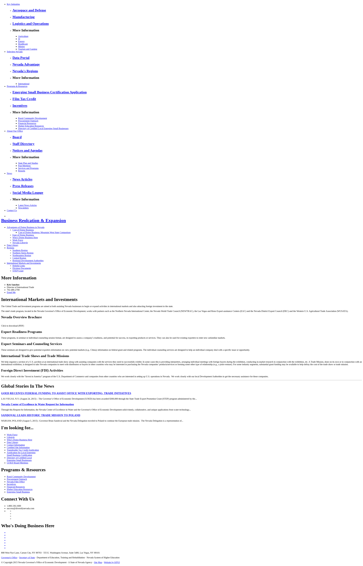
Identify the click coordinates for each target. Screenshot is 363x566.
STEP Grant (17, 271)
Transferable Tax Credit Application (23, 450)
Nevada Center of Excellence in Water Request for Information (37, 404)
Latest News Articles (27, 205)
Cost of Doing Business (23, 230)
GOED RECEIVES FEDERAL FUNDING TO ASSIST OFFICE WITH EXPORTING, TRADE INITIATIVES (66, 393)
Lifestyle (11, 437)
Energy (21, 41)
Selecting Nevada (15, 51)
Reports (21, 171)
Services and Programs (28, 168)
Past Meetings (24, 165)
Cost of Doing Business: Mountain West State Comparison (44, 232)
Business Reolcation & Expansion (33, 220)
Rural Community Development (32, 118)
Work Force (17, 240)
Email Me (11, 292)
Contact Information (16, 445)
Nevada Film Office (16, 481)
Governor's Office (9, 557)
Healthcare (23, 44)
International (23, 84)
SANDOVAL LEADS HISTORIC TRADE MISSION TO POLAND (40, 415)
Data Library (12, 245)
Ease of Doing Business (23, 235)
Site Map (98, 562)
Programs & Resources (17, 86)
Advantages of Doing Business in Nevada (25, 227)
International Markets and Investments (24, 263)
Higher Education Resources (31, 126)
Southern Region (20, 250)
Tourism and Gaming (27, 49)
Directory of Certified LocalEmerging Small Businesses (19, 458)
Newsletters (23, 208)
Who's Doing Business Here (25, 237)
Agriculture (23, 36)
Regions (10, 248)
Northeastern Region (21, 255)
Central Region (19, 258)
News (9, 173)
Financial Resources (27, 123)
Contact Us (12, 210)
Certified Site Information (18, 447)
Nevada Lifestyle (20, 242)
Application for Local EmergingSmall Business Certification (21, 453)
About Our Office (15, 131)
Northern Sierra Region (22, 253)
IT (19, 39)
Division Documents (21, 268)
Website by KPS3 (112, 562)
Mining (21, 46)
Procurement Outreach (28, 121)
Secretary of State (27, 557)
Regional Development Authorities (28, 260)
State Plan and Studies (28, 163)
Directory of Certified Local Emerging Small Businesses (43, 128)
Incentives (11, 484)
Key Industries (13, 4)
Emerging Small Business (18, 492)
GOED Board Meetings (17, 463)
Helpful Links (18, 265)
